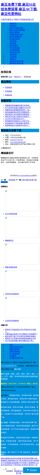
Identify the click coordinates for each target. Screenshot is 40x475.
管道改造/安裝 (14, 52)
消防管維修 (13, 45)
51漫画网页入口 (33, 463)
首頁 (10, 77)
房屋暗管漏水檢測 (16, 34)
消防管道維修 (14, 351)
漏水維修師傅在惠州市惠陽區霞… (18, 112)
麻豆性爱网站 (14, 32)
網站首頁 (13, 23)
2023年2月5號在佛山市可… (15, 119)
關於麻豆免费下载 (16, 63)
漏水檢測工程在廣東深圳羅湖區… (18, 114)
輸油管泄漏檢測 (15, 37)
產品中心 (17, 77)
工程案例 (13, 57)
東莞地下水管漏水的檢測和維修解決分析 (20, 338)
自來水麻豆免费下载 (29, 180)
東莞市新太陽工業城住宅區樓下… (18, 116)
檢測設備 (13, 54)
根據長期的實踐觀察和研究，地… (18, 110)
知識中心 (13, 59)
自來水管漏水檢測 (16, 28)
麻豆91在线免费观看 (17, 30)
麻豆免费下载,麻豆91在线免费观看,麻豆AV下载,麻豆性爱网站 (19, 9)
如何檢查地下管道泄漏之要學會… (18, 123)
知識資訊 (12, 356)
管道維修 (13, 41)
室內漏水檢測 (14, 39)
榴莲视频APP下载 (15, 460)
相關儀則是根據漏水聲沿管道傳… (18, 105)
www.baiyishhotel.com (18, 142)
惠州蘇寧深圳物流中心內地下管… (18, 121)
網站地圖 (4, 458)
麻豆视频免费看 (28, 458)
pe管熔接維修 (14, 50)
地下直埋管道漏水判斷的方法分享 (18, 108)
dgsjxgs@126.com (16, 140)
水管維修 (12, 43)
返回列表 (4, 182)
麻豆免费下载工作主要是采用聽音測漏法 (20, 336)
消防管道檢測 (14, 349)
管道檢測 (13, 26)
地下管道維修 (14, 48)
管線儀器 (11, 180)
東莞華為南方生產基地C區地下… (17, 125)
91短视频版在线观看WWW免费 (15, 463)
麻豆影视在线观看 (14, 458)
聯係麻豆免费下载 (16, 61)
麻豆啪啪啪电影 (7, 465)
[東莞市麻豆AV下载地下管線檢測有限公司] (17, 19)
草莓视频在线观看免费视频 (23, 465)
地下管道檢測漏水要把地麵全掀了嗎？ (19, 341)
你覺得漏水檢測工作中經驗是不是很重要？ (21, 334)
